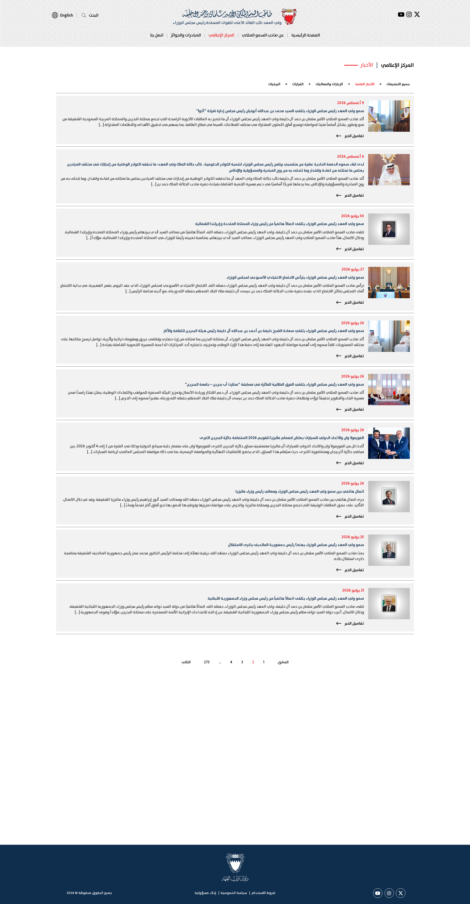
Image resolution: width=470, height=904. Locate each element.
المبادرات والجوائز (186, 35)
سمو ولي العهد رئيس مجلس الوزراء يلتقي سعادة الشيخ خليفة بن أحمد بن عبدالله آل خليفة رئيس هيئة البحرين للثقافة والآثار (263, 331)
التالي (186, 662)
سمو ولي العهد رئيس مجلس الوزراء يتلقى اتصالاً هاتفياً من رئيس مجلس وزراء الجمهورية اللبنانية (286, 598)
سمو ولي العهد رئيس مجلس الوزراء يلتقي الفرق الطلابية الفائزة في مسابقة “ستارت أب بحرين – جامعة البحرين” (274, 384)
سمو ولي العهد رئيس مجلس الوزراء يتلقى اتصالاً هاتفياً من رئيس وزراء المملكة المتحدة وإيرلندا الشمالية (279, 224)
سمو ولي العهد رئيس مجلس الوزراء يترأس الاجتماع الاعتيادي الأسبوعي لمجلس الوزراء (295, 277)
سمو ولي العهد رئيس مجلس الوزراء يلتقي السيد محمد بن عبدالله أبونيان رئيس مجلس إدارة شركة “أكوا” (280, 111)
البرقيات (274, 84)
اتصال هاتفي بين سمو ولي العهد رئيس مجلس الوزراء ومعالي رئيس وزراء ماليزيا (299, 491)
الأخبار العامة (365, 84)
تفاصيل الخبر (354, 136)
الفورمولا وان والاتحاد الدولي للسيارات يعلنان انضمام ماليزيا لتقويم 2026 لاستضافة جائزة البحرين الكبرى (282, 438)
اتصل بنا (156, 35)
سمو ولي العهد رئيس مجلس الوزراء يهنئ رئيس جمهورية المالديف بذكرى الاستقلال (296, 545)
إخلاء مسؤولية (205, 893)
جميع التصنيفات (398, 84)
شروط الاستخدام (263, 893)
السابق (283, 662)
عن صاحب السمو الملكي (263, 35)
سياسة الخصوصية (234, 893)
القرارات (298, 84)
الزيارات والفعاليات (329, 84)
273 (207, 662)
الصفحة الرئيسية (305, 35)
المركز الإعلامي (221, 35)
